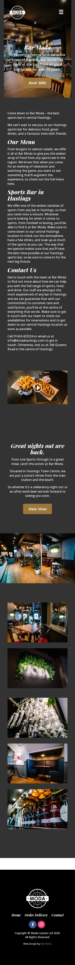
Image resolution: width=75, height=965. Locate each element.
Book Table (37, 82)
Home (16, 915)
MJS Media (46, 943)
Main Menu (37, 509)
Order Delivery (36, 915)
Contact (58, 915)
